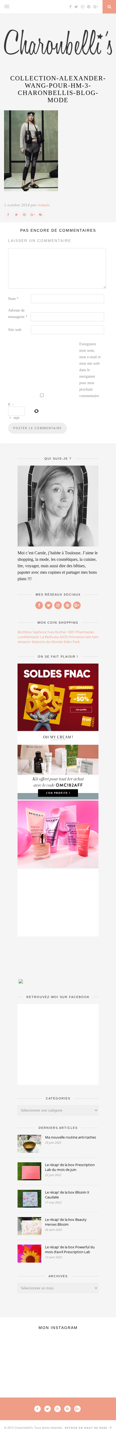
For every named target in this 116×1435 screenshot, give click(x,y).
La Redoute (49, 636)
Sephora (39, 632)
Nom (13, 299)
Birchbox (25, 632)
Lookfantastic (28, 636)
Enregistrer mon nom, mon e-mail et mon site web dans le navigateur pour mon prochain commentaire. (90, 370)
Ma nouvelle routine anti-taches (70, 1137)
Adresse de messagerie (18, 313)
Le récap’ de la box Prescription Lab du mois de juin (70, 1167)
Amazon (24, 641)
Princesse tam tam (83, 636)
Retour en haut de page (86, 1428)
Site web (14, 330)
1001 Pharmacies (80, 632)
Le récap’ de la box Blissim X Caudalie (67, 1195)
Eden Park (72, 641)
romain (44, 205)
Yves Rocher (56, 632)
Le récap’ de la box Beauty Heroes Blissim (66, 1222)
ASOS (63, 636)
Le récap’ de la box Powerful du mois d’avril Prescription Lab (70, 1249)
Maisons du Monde (47, 641)
